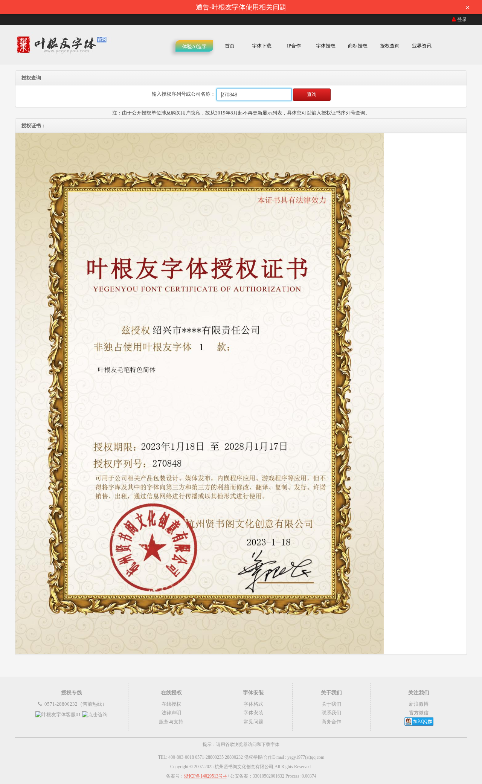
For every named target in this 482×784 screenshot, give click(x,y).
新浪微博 (419, 704)
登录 (462, 19)
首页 (230, 46)
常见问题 (253, 722)
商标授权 (358, 46)
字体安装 (253, 712)
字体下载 (262, 46)
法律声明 (171, 712)
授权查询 (390, 46)
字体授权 (326, 46)
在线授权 (171, 704)
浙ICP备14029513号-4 (205, 776)
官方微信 (419, 712)
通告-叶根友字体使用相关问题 (333, 7)
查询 (312, 94)
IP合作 (294, 46)
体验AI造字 (194, 46)
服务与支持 (171, 722)
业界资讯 (422, 46)
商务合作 (331, 722)
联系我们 (331, 712)
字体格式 (253, 704)
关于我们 (331, 704)
